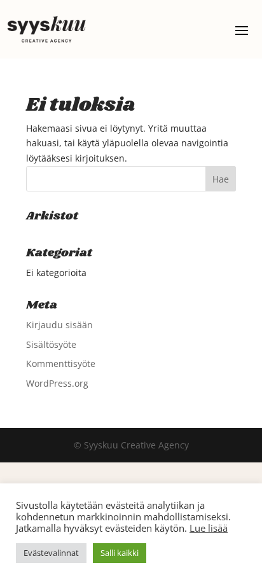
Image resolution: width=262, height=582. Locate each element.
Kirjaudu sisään (59, 325)
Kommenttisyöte (60, 363)
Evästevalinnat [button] (51, 552)
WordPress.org (57, 383)
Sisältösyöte (51, 344)
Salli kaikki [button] (119, 552)
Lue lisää (209, 528)
